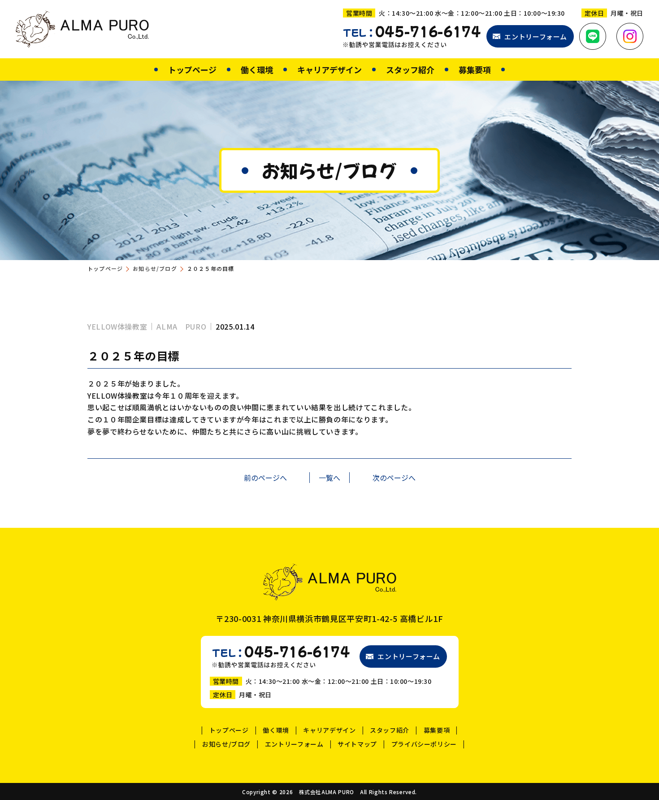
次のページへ (394, 477)
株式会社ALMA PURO (326, 792)
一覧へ (329, 477)
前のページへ (265, 477)
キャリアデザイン (329, 69)
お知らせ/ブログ (155, 268)
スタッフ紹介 (410, 69)
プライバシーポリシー (424, 744)
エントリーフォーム (535, 36)
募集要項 (475, 69)
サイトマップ (357, 744)
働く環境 (257, 69)
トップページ (192, 69)
